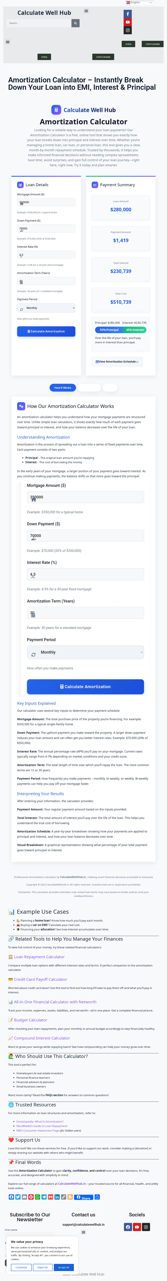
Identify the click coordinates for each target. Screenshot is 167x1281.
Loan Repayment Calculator (39, 956)
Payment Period (27, 299)
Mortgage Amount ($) (30, 194)
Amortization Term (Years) (33, 273)
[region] (42, 1255)
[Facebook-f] (128, 14)
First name (11, 1229)
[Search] (75, 23)
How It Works (62, 387)
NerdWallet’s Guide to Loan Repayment (41, 1126)
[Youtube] (128, 22)
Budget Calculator (30, 1020)
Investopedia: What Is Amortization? (39, 1121)
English (135, 2)
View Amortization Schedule (117, 361)
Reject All (43, 1267)
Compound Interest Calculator (42, 1038)
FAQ (110, 387)
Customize (21, 1267)
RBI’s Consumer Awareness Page (37, 1130)
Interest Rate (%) (27, 246)
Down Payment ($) (28, 220)
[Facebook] (128, 1227)
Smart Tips (89, 387)
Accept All (63, 1267)
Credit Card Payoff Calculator (40, 979)
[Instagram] (128, 30)
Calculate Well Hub (44, 12)
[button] (86, 11)
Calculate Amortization (47, 331)
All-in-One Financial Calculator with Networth (55, 1001)
